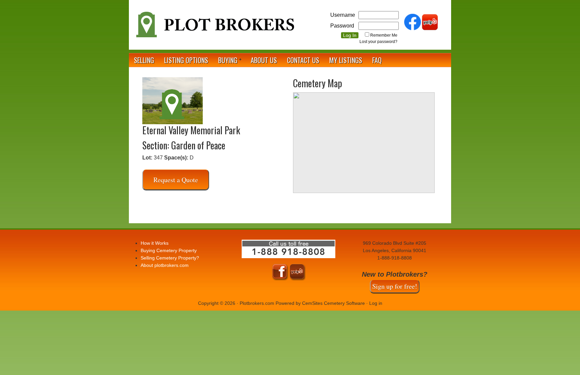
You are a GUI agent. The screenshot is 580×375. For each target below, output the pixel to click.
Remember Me (383, 35)
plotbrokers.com (214, 27)
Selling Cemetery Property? (170, 258)
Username (342, 15)
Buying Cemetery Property (169, 250)
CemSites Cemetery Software (333, 303)
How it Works (154, 243)
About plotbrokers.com (165, 265)
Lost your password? (378, 41)
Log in (375, 303)
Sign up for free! (394, 286)
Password (342, 26)
